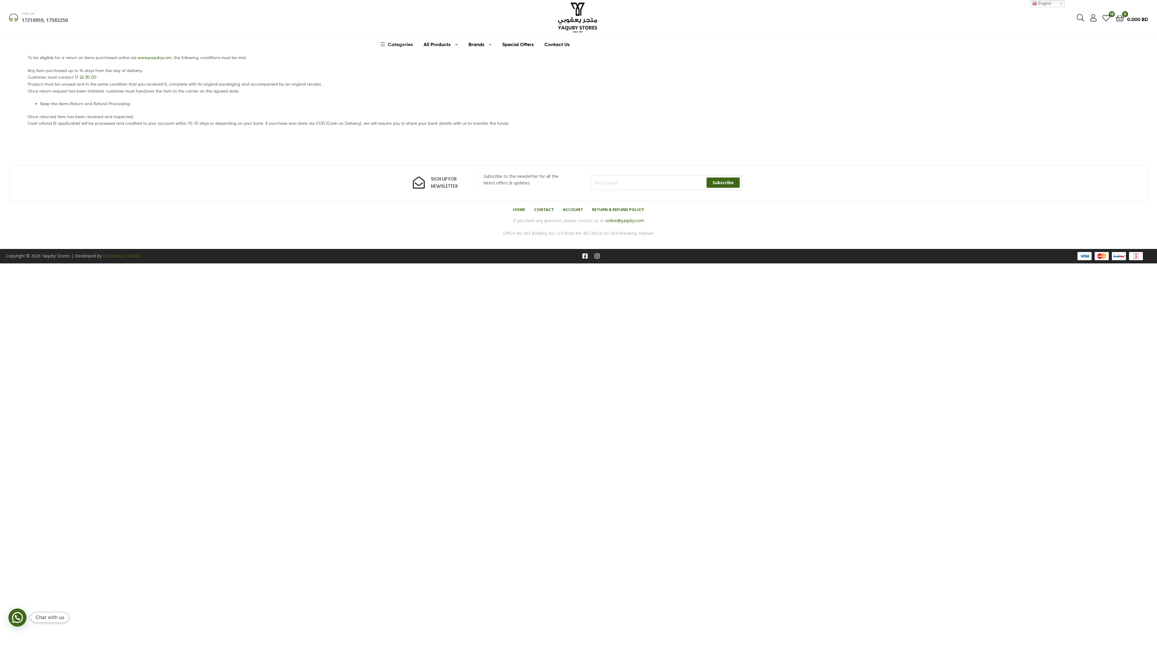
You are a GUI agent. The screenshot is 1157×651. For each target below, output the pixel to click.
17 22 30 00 (85, 77)
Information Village (121, 256)
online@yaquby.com (624, 220)
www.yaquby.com (154, 57)
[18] (1106, 18)
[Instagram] (597, 256)
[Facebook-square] (585, 256)
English (1044, 3)
